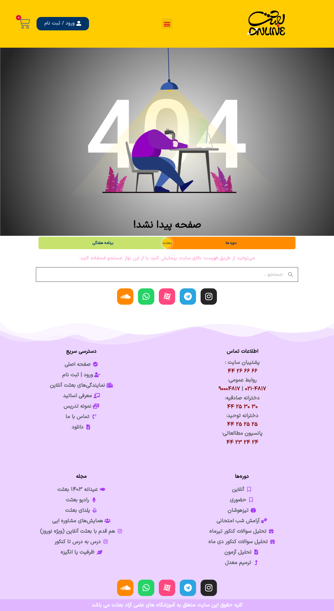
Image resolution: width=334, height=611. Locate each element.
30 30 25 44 (242, 407)
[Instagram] (209, 296)
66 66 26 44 (242, 371)
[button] (167, 23)
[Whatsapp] (146, 296)
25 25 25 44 (242, 424)
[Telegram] (188, 296)
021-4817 (255, 389)
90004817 (229, 389)
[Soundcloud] (125, 296)
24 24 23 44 (242, 442)
